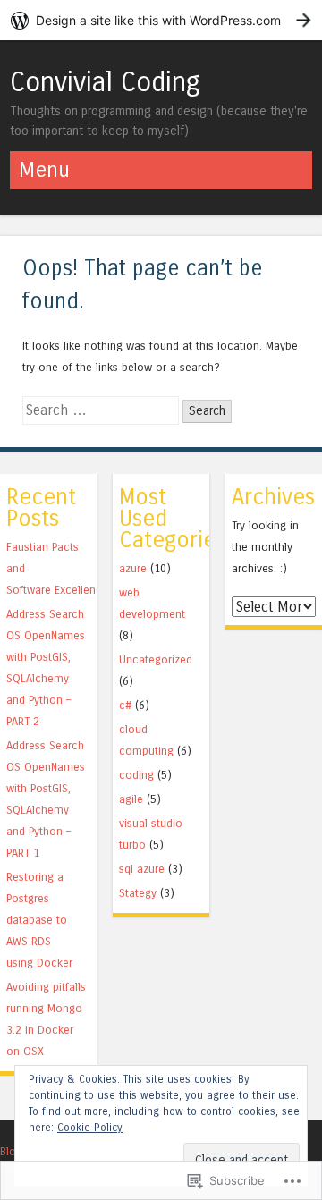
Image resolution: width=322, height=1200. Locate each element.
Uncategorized (155, 659)
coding (136, 775)
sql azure (142, 868)
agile (131, 799)
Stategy (138, 893)
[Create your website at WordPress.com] (161, 20)
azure (133, 568)
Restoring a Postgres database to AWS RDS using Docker (39, 919)
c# (125, 705)
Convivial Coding (105, 82)
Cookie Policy (90, 1127)
